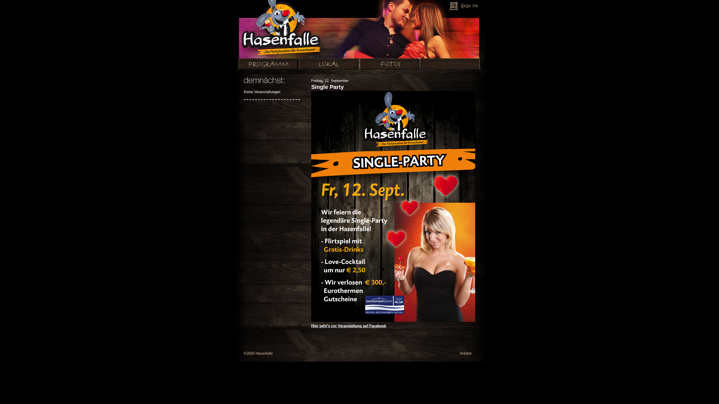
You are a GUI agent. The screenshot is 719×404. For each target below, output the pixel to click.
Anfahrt (466, 353)
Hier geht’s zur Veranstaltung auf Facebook (348, 326)
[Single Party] (393, 320)
